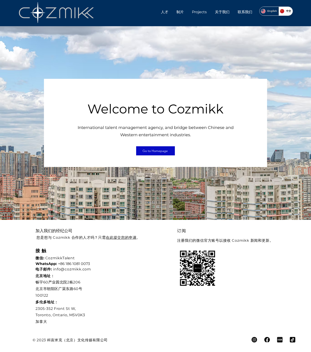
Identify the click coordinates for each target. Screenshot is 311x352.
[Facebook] (267, 339)
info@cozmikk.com (72, 269)
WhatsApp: (47, 264)
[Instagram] (254, 339)
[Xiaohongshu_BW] (280, 339)
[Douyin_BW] (292, 339)
